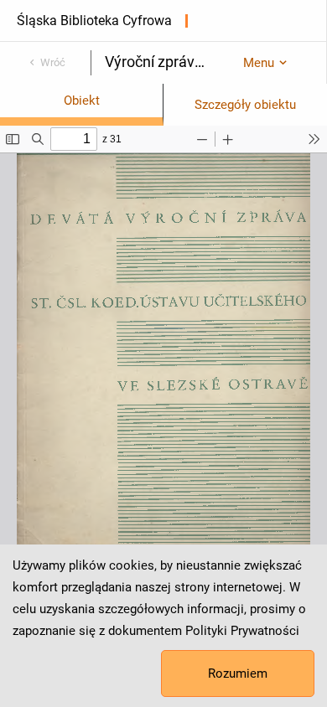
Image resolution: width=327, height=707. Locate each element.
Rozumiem (237, 673)
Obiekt (82, 100)
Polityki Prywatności (242, 630)
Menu (258, 62)
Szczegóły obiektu (245, 104)
